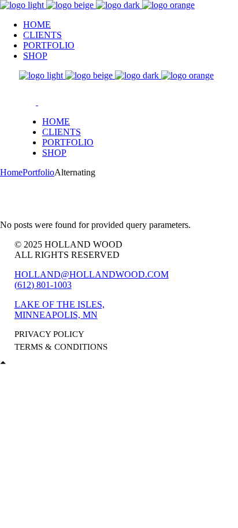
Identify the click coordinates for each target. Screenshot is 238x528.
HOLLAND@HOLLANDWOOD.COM (91, 274)
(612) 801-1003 (43, 285)
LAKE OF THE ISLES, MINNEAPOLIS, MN (59, 309)
